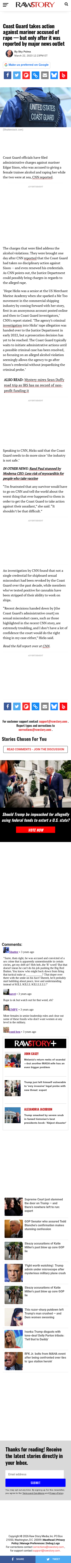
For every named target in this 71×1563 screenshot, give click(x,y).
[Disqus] (35, 892)
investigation (12, 325)
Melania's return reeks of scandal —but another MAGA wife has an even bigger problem (44, 1063)
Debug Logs (53, 1543)
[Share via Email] (45, 75)
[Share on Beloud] (63, 75)
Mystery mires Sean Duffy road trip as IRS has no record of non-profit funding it (34, 385)
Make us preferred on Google (29, 64)
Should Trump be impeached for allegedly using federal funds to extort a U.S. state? (35, 817)
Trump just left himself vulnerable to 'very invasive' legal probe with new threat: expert (45, 1086)
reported (30, 258)
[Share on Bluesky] (54, 75)
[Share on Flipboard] (26, 75)
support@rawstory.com (53, 721)
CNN (45, 646)
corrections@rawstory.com (35, 729)
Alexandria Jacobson (38, 1109)
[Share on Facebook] (7, 75)
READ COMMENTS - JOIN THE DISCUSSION (35, 749)
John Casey (31, 1054)
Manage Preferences (32, 1543)
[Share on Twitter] (17, 75)
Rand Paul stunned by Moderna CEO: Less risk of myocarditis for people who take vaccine (33, 473)
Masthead (49, 1539)
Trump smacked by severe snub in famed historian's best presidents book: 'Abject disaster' (45, 1119)
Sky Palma (24, 51)
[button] (66, 3)
